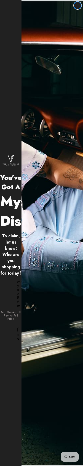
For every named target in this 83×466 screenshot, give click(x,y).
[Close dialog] (77, 5)
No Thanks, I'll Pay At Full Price (11, 315)
